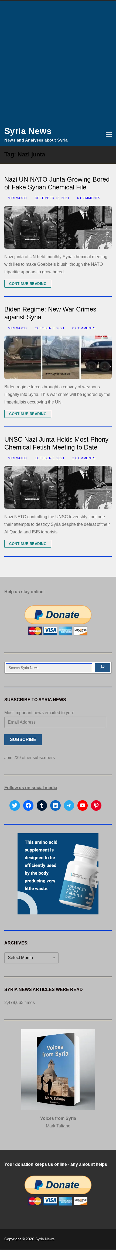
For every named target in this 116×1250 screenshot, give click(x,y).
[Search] (102, 667)
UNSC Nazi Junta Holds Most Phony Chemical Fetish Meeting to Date (56, 443)
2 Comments (83, 458)
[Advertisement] (58, 62)
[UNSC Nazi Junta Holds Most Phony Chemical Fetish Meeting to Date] (58, 487)
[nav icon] (109, 134)
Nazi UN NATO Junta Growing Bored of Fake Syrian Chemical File (57, 183)
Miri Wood (17, 198)
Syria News (28, 131)
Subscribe (23, 739)
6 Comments (88, 198)
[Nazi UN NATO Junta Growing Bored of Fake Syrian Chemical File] (58, 227)
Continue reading (27, 284)
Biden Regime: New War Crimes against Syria (50, 313)
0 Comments (83, 328)
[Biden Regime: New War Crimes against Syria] (58, 357)
